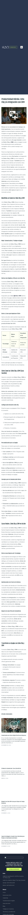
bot (16, 295)
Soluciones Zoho (7, 895)
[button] (21, 47)
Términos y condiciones (9, 911)
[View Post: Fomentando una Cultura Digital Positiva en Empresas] (14, 725)
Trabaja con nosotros (8, 909)
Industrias (5, 898)
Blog (4, 906)
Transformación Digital (9, 900)
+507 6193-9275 (11, 882)
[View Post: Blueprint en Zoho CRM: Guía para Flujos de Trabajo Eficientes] (14, 791)
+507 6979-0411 (10, 885)
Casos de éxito (6, 903)
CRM (12, 142)
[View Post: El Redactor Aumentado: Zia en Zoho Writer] (14, 758)
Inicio (4, 892)
